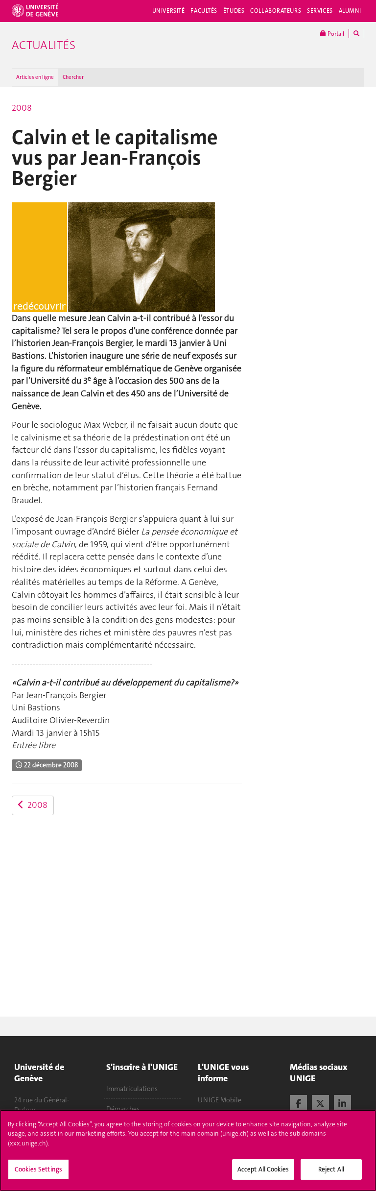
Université (168, 11)
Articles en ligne (35, 77)
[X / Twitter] (320, 1102)
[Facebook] (298, 1102)
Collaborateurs (275, 11)
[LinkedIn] (342, 1102)
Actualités (43, 45)
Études (233, 11)
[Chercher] (356, 33)
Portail (335, 34)
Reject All (331, 1169)
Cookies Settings (38, 1169)
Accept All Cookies (263, 1169)
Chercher (73, 77)
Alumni (350, 11)
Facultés (203, 11)
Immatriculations (132, 1088)
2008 (22, 108)
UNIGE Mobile (219, 1099)
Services (320, 11)
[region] (188, 1150)
